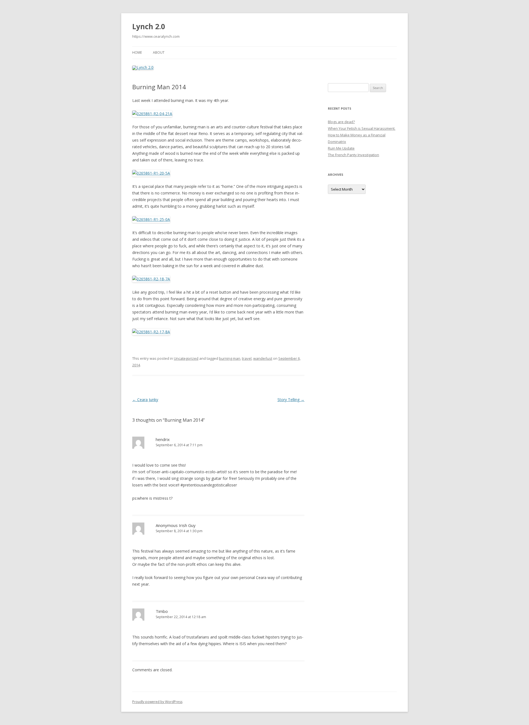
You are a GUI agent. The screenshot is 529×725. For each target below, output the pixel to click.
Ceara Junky (145, 399)
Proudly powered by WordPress (157, 701)
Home (137, 52)
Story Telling (290, 399)
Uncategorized (186, 358)
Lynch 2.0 (148, 26)
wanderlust (262, 358)
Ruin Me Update (341, 148)
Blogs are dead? (341, 121)
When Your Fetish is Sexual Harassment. (361, 128)
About (158, 52)
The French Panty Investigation (353, 154)
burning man (229, 358)
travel (247, 358)
